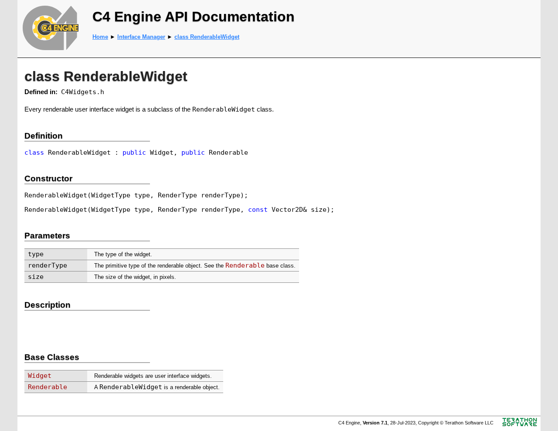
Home (100, 37)
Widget (39, 375)
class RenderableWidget (206, 37)
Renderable (245, 265)
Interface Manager (141, 37)
